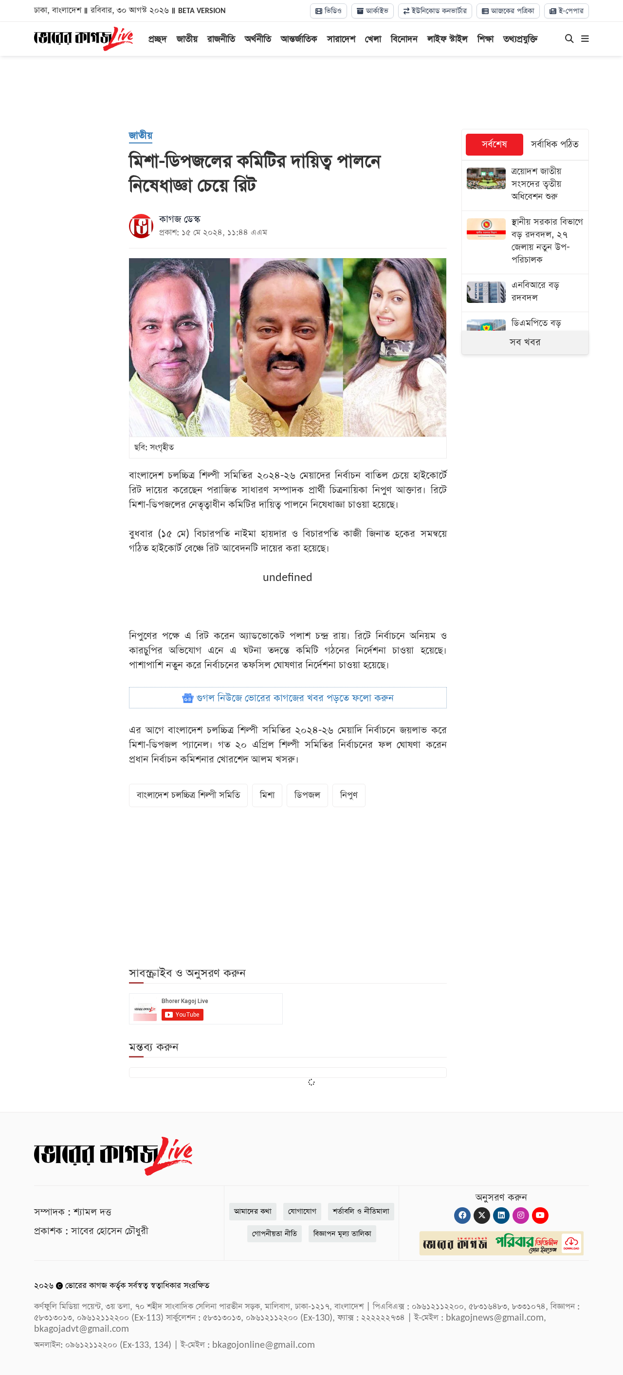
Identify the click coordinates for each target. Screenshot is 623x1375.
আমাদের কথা (253, 1211)
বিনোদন (404, 39)
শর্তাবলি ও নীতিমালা (361, 1211)
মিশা (267, 795)
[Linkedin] (501, 1215)
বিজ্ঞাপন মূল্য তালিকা (342, 1234)
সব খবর (525, 342)
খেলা (373, 39)
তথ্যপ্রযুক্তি (520, 39)
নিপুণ (349, 795)
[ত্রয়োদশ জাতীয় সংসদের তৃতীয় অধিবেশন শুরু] (525, 185)
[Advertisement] (311, 92)
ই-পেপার (570, 11)
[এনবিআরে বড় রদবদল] (525, 293)
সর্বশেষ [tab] (494, 144)
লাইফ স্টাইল (447, 39)
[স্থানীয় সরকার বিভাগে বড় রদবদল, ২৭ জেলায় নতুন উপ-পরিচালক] (525, 242)
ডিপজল (307, 795)
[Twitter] (482, 1215)
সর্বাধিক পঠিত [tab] (555, 144)
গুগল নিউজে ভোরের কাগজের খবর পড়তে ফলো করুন (294, 698)
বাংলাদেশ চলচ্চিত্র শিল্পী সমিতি (188, 795)
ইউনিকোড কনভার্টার (438, 11)
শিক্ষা (485, 39)
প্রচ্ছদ (157, 39)
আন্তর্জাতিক (299, 39)
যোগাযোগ (302, 1211)
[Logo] (83, 38)
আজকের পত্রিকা (511, 11)
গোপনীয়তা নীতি (274, 1234)
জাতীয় (187, 39)
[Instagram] (521, 1215)
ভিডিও (332, 11)
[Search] (569, 39)
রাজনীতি (221, 39)
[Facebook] (462, 1215)
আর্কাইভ (376, 11)
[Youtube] (540, 1215)
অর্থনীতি (258, 39)
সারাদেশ (341, 39)
